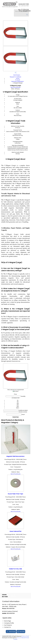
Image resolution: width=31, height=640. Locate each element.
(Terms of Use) (25, 636)
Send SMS (22, 631)
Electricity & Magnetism (17, 81)
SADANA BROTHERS (23, 4)
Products (17, 80)
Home (17, 78)
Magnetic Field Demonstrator (15, 456)
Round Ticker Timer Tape (15, 494)
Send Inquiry (16, 75)
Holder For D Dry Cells (15, 569)
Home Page (7, 621)
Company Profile (9, 623)
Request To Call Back (15, 77)
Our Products (8, 625)
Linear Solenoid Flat (15, 531)
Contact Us (7, 627)
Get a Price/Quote (15, 87)
